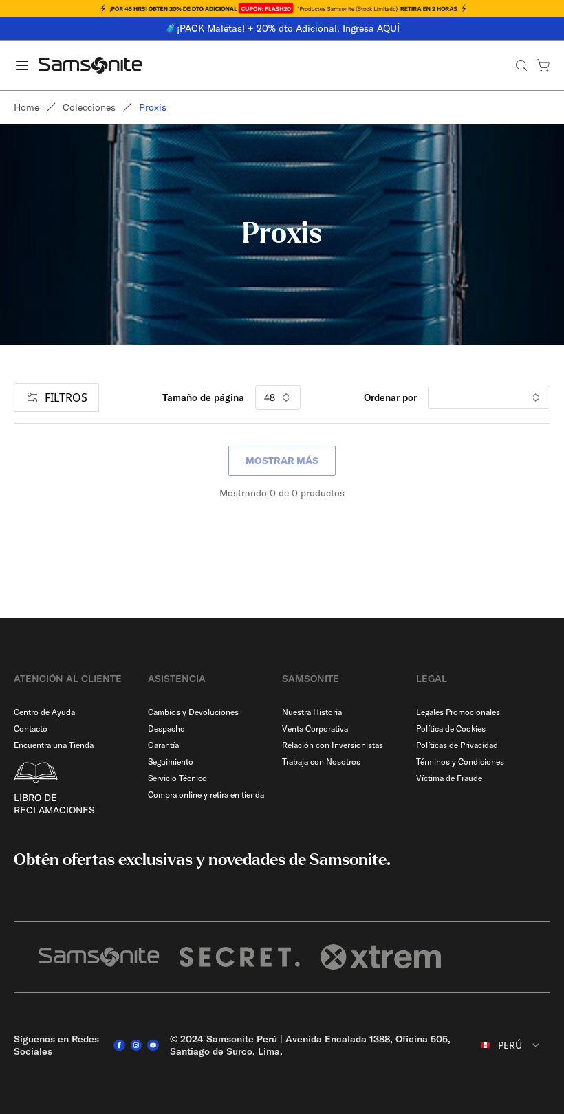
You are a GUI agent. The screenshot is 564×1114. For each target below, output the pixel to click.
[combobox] (511, 1045)
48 (269, 397)
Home (26, 107)
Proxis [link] (152, 107)
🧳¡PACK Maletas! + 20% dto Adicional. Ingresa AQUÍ (282, 28)
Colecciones (89, 107)
